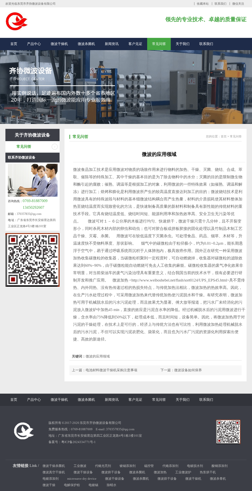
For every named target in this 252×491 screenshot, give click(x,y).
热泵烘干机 (208, 472)
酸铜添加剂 (220, 466)
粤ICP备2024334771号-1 (78, 442)
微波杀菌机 (86, 44)
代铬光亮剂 (103, 466)
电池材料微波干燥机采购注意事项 (111, 370)
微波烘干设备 (111, 472)
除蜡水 (111, 485)
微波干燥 (49, 485)
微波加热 (160, 472)
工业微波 (80, 466)
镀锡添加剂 (128, 466)
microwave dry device (81, 478)
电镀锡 (93, 485)
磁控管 (149, 466)
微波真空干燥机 (54, 472)
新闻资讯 (112, 44)
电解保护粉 (72, 485)
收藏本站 (203, 3)
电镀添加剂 (51, 478)
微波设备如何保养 (188, 370)
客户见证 (135, 44)
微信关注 (238, 3)
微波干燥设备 (83, 472)
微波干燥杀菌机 (54, 466)
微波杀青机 (218, 478)
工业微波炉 (183, 472)
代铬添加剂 (170, 466)
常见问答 (159, 44)
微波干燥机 (59, 44)
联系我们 (220, 3)
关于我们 (182, 44)
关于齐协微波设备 (32, 135)
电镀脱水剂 (195, 466)
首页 (13, 44)
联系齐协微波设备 (21, 157)
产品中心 (34, 44)
